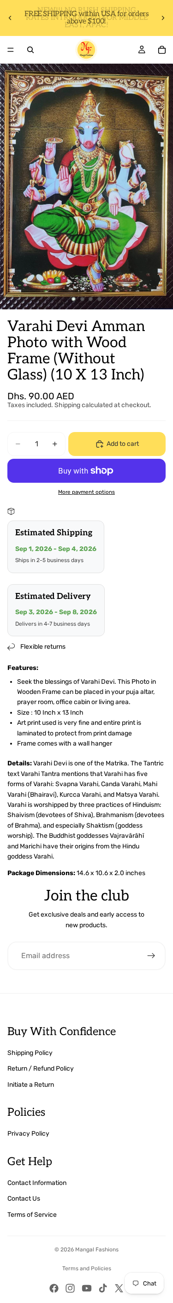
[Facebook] (54, 1288)
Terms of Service (32, 1215)
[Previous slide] (10, 18)
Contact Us (23, 1198)
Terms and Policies (86, 1268)
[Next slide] (163, 18)
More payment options (86, 492)
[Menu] (10, 49)
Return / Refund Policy (40, 1068)
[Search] (30, 50)
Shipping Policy (30, 1053)
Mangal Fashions (97, 1249)
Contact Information (36, 1183)
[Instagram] (70, 1288)
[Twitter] (119, 1288)
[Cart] (162, 50)
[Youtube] (86, 1288)
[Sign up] (151, 955)
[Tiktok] (102, 1288)
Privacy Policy (28, 1133)
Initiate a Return (30, 1085)
